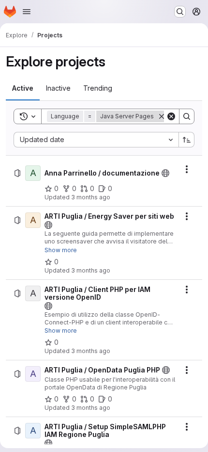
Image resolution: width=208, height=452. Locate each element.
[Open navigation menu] (26, 11)
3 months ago (90, 197)
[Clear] (171, 116)
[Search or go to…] (180, 11)
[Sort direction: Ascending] (186, 139)
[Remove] (161, 116)
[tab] (23, 88)
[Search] (186, 116)
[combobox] (96, 139)
